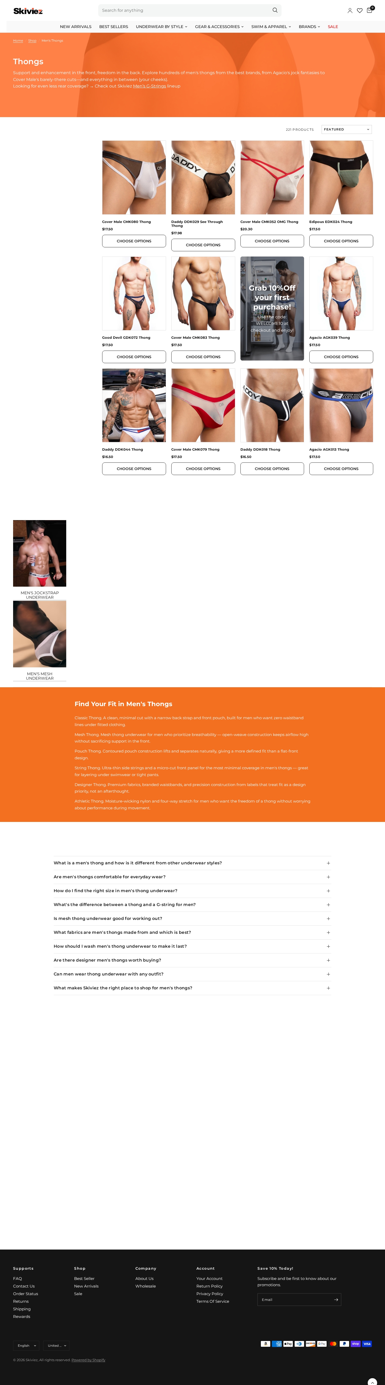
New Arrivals (75, 26)
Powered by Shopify (88, 1360)
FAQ (17, 1278)
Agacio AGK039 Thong (329, 338)
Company (146, 1268)
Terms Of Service (212, 1301)
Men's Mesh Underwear (40, 676)
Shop (80, 1268)
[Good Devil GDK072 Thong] (134, 293)
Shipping (22, 1308)
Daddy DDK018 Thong (260, 449)
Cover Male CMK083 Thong (195, 338)
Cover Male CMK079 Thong (195, 449)
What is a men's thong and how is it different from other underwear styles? (138, 862)
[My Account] (350, 10)
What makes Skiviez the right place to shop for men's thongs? (123, 987)
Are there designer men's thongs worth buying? (107, 960)
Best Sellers (113, 26)
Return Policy (209, 1286)
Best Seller (84, 1278)
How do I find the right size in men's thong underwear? (115, 890)
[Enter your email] (336, 1299)
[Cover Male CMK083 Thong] (203, 293)
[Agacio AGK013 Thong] (341, 405)
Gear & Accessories (217, 26)
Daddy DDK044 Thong (122, 449)
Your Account (209, 1278)
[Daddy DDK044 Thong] (134, 405)
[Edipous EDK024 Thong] (341, 177)
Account (205, 1268)
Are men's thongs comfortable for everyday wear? (110, 876)
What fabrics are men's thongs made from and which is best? (122, 932)
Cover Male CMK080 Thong (126, 222)
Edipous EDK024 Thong (330, 222)
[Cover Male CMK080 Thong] (134, 177)
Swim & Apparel (269, 26)
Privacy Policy (209, 1293)
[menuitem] (75, 26)
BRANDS (307, 26)
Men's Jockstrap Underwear (40, 595)
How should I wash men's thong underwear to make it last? (120, 946)
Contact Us (24, 1286)
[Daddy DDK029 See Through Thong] (203, 177)
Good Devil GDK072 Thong (126, 338)
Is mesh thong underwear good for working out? (108, 918)
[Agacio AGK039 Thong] (341, 293)
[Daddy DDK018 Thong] (272, 405)
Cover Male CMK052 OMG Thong (269, 222)
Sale (333, 26)
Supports (23, 1268)
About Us (144, 1278)
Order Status (25, 1293)
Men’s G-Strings (149, 86)
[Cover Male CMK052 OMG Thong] (272, 177)
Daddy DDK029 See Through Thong (197, 224)
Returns (21, 1301)
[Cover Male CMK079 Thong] (203, 405)
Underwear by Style (159, 26)
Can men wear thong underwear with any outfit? (108, 974)
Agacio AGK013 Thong (329, 449)
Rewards (21, 1316)
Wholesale (145, 1286)
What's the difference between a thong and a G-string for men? (125, 904)
